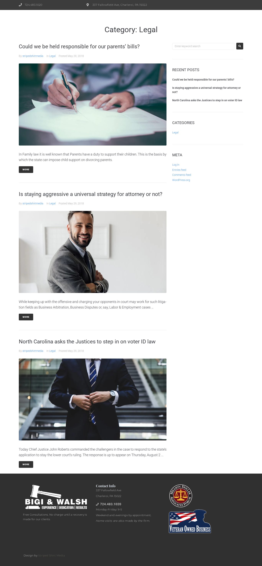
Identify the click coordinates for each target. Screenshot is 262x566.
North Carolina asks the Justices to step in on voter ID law (87, 341)
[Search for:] (203, 46)
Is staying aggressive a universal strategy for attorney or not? (90, 194)
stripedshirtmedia (32, 56)
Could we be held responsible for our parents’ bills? (79, 46)
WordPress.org (181, 180)
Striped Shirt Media (51, 555)
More (26, 169)
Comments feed (181, 174)
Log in (175, 164)
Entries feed (179, 169)
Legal (52, 56)
